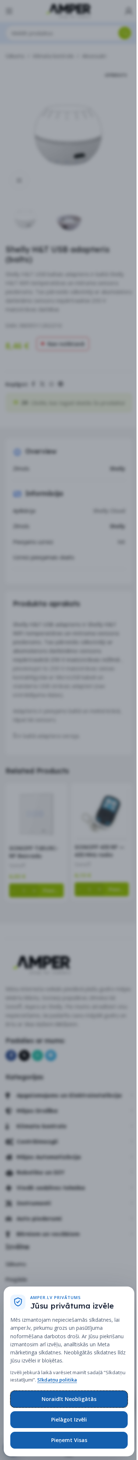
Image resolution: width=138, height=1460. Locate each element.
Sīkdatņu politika (57, 1379)
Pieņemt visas (69, 1440)
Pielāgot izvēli (69, 1419)
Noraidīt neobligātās (69, 1398)
